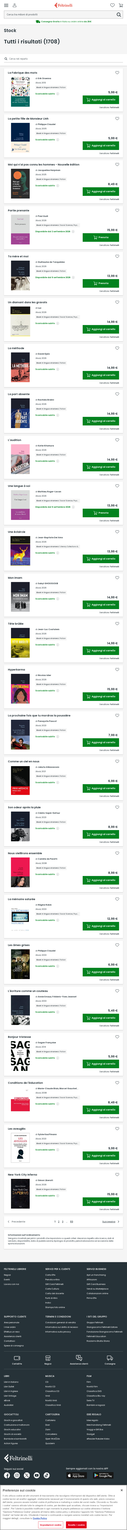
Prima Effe (91, 1298)
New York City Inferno (22, 1175)
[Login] (15, 5)
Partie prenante (18, 210)
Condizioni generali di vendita (60, 1322)
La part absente (19, 394)
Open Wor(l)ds (52, 1438)
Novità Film (92, 1386)
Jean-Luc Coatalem (48, 629)
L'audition (14, 440)
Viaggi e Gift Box (95, 1429)
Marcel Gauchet (68, 1088)
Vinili (47, 1395)
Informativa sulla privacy (58, 1331)
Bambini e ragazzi (96, 1405)
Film (89, 1382)
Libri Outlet (9, 1386)
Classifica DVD (94, 1391)
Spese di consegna (14, 1345)
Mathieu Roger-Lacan (49, 491)
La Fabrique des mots (22, 73)
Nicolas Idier (44, 675)
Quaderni (50, 1443)
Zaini (47, 1429)
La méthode (16, 348)
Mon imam (15, 578)
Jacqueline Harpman (49, 170)
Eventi (7, 1279)
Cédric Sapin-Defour (49, 813)
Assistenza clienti (12, 1336)
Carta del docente (54, 1293)
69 (71, 1221)
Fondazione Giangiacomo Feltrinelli (105, 1331)
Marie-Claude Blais (48, 1088)
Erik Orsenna (44, 78)
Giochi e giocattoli (13, 1420)
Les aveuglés (16, 1129)
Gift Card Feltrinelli (54, 1284)
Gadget (91, 1434)
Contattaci (9, 1341)
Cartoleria (50, 1420)
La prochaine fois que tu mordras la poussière (39, 715)
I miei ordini (10, 1327)
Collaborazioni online (97, 1293)
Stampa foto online (55, 1307)
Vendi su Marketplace (97, 1288)
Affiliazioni (92, 1279)
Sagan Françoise (47, 1042)
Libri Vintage (10, 1395)
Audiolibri (8, 1405)
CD (46, 1382)
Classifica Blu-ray (96, 1395)
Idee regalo (92, 1420)
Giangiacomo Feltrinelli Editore (102, 1327)
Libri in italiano (11, 1382)
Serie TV (90, 1400)
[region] (63, 1507)
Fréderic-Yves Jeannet (64, 996)
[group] (63, 21)
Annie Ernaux (44, 996)
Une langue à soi (19, 486)
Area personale (11, 1322)
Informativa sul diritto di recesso (61, 1327)
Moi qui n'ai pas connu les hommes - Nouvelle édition (43, 164)
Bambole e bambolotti (15, 1438)
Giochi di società (12, 1434)
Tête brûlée (15, 624)
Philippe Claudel (47, 124)
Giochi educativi (12, 1429)
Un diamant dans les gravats (27, 302)
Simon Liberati (45, 1180)
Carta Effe (50, 1275)
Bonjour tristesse (19, 1037)
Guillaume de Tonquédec (51, 262)
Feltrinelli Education (96, 1336)
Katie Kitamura (46, 445)
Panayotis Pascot (47, 721)
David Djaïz (44, 353)
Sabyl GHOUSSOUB (48, 583)
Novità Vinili (51, 1400)
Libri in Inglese (11, 1391)
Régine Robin (45, 904)
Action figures (11, 1443)
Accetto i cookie (76, 1524)
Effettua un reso (12, 1331)
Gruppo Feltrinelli (95, 1322)
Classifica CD (52, 1391)
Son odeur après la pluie (24, 807)
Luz (39, 308)
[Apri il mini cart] (121, 5)
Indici (48, 1302)
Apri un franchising (96, 1275)
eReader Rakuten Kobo (98, 1438)
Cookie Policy (40, 1518)
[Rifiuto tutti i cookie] (121, 1490)
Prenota (103, 237)
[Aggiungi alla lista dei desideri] (117, 72)
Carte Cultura (52, 1288)
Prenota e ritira (52, 1279)
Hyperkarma (16, 670)
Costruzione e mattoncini (16, 1424)
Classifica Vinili (53, 1405)
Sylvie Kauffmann (47, 1134)
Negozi (7, 1275)
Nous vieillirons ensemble (25, 853)
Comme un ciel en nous (23, 761)
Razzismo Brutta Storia (98, 1341)
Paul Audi (43, 216)
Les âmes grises (19, 945)
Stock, (38, 82)
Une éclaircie (16, 532)
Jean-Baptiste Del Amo (50, 537)
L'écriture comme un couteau (28, 991)
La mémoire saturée (21, 899)
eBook (7, 1400)
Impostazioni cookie (50, 1524)
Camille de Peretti (47, 858)
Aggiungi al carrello (103, 99)
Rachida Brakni (46, 399)
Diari (47, 1424)
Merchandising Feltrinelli (99, 1424)
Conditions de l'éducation (25, 1083)
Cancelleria (51, 1434)
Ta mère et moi (18, 256)
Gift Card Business (96, 1284)
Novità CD (50, 1386)
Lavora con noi (11, 1284)
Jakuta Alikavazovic (48, 767)
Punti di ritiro (51, 1298)
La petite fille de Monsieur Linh (28, 119)
